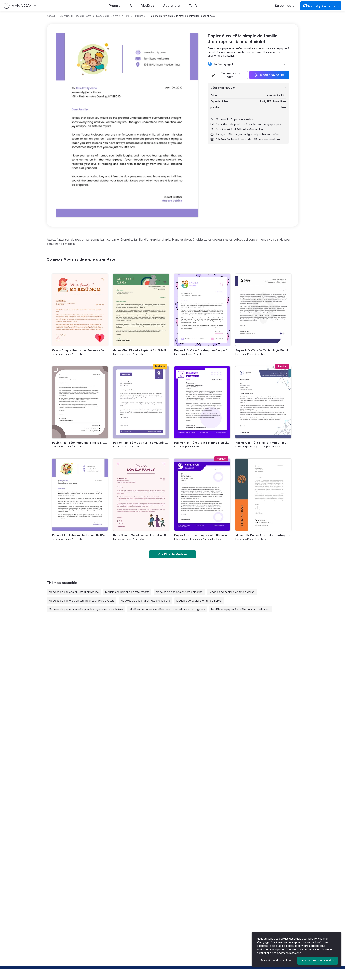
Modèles (147, 6)
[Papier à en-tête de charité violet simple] (141, 402)
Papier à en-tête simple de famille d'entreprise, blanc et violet (80, 535)
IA (130, 6)
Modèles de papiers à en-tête (112, 16)
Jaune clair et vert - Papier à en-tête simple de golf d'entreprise (141, 350)
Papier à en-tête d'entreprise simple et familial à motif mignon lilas (202, 350)
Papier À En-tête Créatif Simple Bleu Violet (202, 442)
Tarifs (193, 6)
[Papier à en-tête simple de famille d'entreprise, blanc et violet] (80, 495)
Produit (114, 6)
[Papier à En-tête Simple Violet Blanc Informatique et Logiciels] (202, 495)
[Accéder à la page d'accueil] (20, 6)
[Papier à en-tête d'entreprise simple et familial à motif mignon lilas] (202, 310)
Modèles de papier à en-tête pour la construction (240, 609)
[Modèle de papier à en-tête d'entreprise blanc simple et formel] (263, 495)
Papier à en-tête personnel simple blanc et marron (80, 442)
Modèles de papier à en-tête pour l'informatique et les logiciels (167, 609)
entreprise (139, 16)
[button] (228, 75)
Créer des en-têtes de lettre (75, 16)
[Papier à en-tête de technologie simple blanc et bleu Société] (263, 310)
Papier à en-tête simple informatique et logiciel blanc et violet (263, 442)
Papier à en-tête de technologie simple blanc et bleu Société (263, 350)
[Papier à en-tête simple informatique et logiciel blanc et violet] (263, 402)
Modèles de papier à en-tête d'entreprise (74, 591)
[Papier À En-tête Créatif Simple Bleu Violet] (202, 402)
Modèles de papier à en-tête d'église (232, 591)
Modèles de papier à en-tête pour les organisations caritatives (86, 609)
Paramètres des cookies (276, 960)
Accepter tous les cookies (317, 960)
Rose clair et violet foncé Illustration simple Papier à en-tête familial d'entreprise (141, 535)
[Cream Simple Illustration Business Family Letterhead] (80, 310)
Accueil (51, 16)
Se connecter (285, 6)
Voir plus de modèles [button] (173, 554)
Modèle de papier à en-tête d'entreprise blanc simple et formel (263, 535)
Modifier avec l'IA (272, 75)
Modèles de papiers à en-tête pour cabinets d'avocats (81, 600)
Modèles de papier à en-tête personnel (179, 591)
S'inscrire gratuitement (321, 6)
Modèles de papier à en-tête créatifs (127, 591)
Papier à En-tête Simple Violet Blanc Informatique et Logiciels (202, 535)
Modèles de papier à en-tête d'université (145, 600)
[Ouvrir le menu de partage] (285, 64)
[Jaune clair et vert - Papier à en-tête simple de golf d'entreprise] (141, 310)
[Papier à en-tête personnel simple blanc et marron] (80, 402)
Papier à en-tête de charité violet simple (141, 442)
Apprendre (171, 6)
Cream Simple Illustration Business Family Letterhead (80, 350)
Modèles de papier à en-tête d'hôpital (199, 600)
